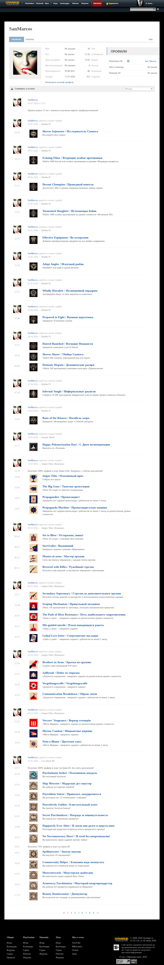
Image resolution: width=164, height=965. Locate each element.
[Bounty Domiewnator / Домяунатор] (33, 899)
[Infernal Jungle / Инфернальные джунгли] (33, 397)
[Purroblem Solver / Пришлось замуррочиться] (33, 799)
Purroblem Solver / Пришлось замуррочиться (71, 794)
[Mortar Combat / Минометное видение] (33, 736)
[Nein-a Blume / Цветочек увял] (33, 747)
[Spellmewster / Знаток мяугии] (33, 857)
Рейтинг (27, 954)
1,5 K (87, 54)
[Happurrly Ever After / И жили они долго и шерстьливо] (33, 831)
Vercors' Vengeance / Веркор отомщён (66, 720)
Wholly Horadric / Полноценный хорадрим (69, 290)
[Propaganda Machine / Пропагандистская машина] (33, 513)
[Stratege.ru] (12, 3)
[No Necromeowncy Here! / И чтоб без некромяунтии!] (33, 842)
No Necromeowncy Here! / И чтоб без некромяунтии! (76, 836)
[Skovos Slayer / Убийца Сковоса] (33, 360)
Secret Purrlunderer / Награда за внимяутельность (75, 815)
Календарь (12, 946)
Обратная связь (134, 957)
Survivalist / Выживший (57, 545)
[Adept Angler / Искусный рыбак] (33, 270)
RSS (145, 957)
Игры (9, 943)
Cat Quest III (47, 761)
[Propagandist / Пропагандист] (33, 502)
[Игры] (55, 3)
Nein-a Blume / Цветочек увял (61, 741)
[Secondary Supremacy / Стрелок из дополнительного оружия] (33, 599)
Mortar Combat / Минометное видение (67, 731)
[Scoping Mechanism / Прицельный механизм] (33, 609)
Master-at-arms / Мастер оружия (63, 556)
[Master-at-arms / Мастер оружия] (33, 562)
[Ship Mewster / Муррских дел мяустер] (33, 789)
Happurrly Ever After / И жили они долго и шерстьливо (78, 825)
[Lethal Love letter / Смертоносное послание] (33, 641)
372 (88, 76)
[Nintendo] (39, 3)
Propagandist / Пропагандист (61, 497)
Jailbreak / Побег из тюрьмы (61, 672)
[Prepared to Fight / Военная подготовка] (33, 323)
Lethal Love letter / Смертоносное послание (70, 635)
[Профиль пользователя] (16, 39)
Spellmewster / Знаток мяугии (61, 851)
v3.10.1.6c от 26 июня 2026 (143, 940)
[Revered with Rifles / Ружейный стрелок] (33, 572)
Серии (10, 954)
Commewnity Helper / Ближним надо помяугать (73, 862)
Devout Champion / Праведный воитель (68, 184)
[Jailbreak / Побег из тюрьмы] (33, 678)
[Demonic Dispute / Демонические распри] (33, 370)
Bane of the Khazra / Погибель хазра (65, 418)
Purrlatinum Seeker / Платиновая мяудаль (69, 772)
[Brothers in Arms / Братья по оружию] (33, 668)
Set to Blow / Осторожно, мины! (62, 535)
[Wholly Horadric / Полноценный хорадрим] (33, 296)
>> (98, 913)
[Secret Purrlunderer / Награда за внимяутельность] (33, 821)
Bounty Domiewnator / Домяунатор (64, 893)
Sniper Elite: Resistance (52, 464)
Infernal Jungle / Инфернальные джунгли (69, 391)
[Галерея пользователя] (29, 39)
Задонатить (113, 3)
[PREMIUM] (97, 3)
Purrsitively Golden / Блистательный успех (70, 804)
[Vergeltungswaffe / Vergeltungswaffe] (33, 689)
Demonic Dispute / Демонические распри (68, 364)
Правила (11, 957)
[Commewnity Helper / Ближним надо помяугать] (33, 868)
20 (89, 49)
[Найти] (155, 9)
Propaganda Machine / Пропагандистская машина (74, 507)
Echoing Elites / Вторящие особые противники (72, 157)
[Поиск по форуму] (158, 9)
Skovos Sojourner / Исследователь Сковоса (70, 131)
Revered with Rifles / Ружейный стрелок (68, 566)
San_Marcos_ (151, 61)
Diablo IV (46, 124)
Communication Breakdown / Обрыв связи (69, 693)
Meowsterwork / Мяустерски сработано (67, 872)
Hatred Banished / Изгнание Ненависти (67, 343)
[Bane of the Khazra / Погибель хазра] (33, 423)
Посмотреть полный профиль (59, 82)
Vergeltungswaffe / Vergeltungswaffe (64, 683)
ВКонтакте (77, 946)
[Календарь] (65, 3)
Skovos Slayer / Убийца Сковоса (62, 354)
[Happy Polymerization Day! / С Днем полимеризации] (33, 450)
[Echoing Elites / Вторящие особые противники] (33, 163)
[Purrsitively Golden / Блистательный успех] (33, 810)
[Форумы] (85, 3)
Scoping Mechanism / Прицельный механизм (71, 604)
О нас (122, 957)
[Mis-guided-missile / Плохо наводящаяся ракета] (33, 631)
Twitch (75, 950)
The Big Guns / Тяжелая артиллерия (66, 486)
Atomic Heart (48, 437)
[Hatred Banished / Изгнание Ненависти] (33, 349)
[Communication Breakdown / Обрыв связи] (33, 699)
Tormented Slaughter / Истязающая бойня (69, 211)
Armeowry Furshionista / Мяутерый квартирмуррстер (77, 883)
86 (89, 71)
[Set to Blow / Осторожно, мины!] (33, 541)
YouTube (76, 943)
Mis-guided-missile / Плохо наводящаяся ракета (73, 625)
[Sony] (29, 3)
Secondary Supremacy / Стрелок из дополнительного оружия (81, 593)
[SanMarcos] (17, 105)
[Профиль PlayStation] (151, 39)
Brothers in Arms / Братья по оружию (66, 662)
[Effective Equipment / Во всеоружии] (33, 243)
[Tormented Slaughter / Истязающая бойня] (33, 216)
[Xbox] (47, 3)
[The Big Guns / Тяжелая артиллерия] (33, 492)
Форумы (11, 950)
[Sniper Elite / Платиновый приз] (33, 481)
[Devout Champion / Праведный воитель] (33, 190)
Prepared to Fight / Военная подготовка (67, 317)
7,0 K (87, 60)
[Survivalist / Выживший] (33, 551)
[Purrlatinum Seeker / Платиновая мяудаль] (33, 778)
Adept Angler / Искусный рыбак (63, 264)
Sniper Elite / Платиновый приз (62, 475)
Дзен (74, 954)
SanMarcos (33, 100)
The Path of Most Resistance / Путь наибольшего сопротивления (83, 614)
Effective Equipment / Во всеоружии (65, 237)
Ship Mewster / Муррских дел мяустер (67, 783)
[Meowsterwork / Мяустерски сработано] (33, 878)
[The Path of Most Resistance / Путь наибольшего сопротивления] (33, 620)
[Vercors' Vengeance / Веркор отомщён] (33, 726)
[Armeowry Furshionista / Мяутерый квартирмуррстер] (33, 889)
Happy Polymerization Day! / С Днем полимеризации (76, 444)
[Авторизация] (146, 3)
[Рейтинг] (75, 3)
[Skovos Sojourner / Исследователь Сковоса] (33, 137)
